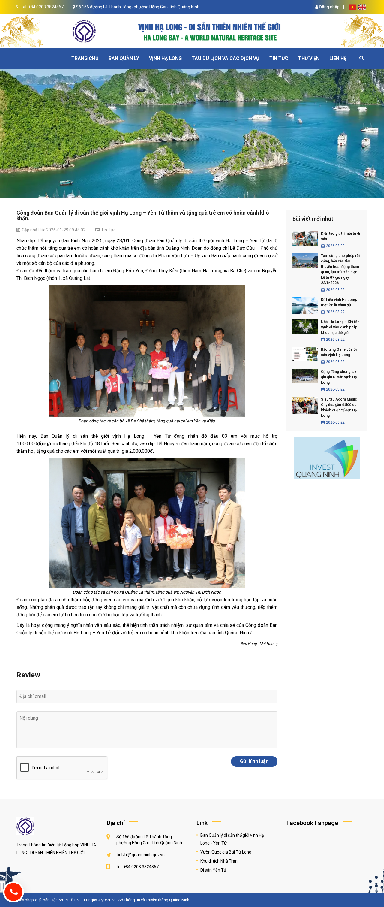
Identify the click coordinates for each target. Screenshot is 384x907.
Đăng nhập (329, 7)
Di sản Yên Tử (213, 870)
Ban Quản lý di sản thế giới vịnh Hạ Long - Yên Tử (232, 839)
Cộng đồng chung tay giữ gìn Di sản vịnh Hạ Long (339, 377)
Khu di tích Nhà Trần (219, 861)
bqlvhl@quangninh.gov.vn (141, 854)
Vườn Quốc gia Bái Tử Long (225, 852)
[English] (362, 7)
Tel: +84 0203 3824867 (42, 7)
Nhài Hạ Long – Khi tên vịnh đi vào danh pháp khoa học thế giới (340, 327)
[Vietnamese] (353, 7)
